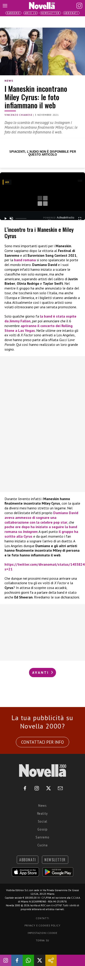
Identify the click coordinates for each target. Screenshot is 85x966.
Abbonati (71, 13)
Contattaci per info (42, 742)
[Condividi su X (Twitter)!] (39, 960)
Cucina (42, 845)
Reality (42, 813)
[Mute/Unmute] (11, 218)
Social (42, 821)
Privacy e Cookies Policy (42, 925)
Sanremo (13, 13)
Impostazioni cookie (42, 933)
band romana (25, 260)
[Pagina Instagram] (79, 5)
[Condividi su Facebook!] (17, 960)
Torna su (42, 940)
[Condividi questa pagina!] (51, 960)
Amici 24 (30, 13)
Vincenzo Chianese (18, 114)
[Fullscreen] (79, 218)
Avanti (41, 672)
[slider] (21, 218)
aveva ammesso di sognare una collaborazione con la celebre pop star (41, 517)
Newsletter (50, 13)
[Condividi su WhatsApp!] (28, 960)
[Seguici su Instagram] (5, 960)
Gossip (42, 829)
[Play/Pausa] (5, 218)
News (9, 80)
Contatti (42, 918)
